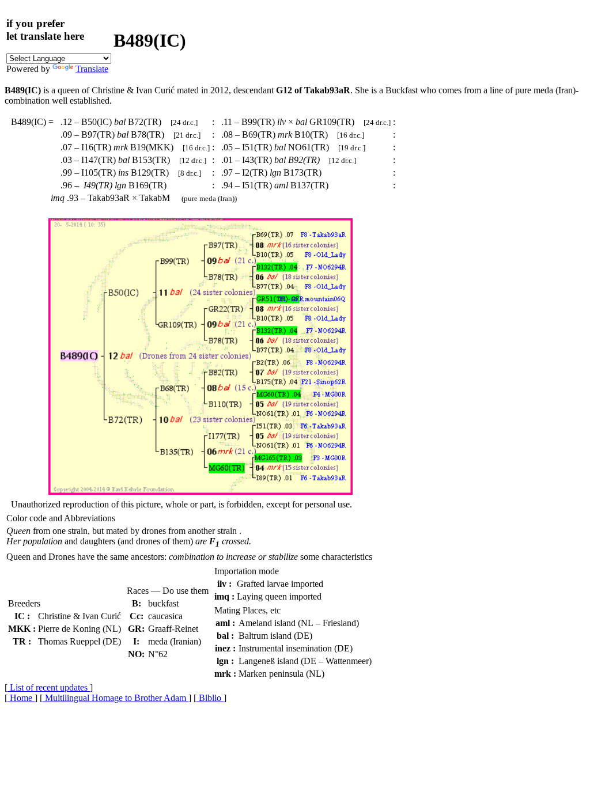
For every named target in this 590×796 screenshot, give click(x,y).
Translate (91, 69)
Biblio (210, 698)
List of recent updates (48, 687)
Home (21, 698)
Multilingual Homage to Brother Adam (115, 698)
